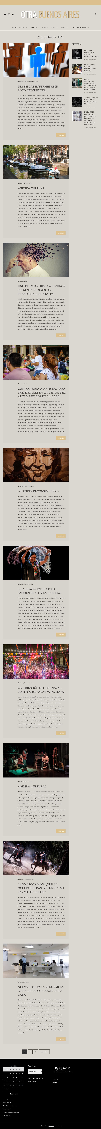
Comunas (26, 683)
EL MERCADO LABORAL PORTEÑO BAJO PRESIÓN (90, 68)
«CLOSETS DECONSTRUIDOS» (38, 491)
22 (10, 1085)
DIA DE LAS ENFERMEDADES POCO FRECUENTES (38, 88)
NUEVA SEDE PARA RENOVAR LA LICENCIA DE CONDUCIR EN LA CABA (41, 990)
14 (7, 1081)
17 (16, 1081)
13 (4, 1081)
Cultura (33, 27)
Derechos (31, 81)
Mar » (16, 1094)
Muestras (31, 486)
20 (4, 1085)
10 (16, 1077)
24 (16, 1085)
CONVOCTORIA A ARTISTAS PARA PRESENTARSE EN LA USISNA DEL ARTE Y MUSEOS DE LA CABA (42, 392)
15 (10, 1081)
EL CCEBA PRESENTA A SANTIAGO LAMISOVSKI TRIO (91, 53)
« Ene (11, 1094)
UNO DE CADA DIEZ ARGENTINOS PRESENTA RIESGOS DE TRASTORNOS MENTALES (41, 290)
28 (7, 1089)
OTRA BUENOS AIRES (80, 27)
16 (13, 1081)
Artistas (21, 384)
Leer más (61, 135)
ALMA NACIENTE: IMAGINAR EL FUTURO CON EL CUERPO (91, 101)
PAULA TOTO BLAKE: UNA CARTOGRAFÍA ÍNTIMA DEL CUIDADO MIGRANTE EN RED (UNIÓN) (90, 118)
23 (13, 1085)
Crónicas (26, 81)
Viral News (51, 1126)
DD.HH (53, 27)
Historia (64, 27)
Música (26, 183)
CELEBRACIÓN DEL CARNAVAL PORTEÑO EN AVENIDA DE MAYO (41, 689)
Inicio (14, 27)
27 (4, 1089)
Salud (36, 81)
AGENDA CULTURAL (32, 188)
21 (7, 1085)
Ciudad (22, 27)
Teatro (30, 183)
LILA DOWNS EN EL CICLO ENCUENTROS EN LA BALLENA (39, 591)
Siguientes (44, 1052)
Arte (44, 27)
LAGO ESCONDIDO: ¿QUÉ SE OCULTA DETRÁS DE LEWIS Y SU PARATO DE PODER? (41, 888)
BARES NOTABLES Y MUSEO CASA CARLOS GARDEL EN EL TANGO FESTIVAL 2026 (91, 84)
